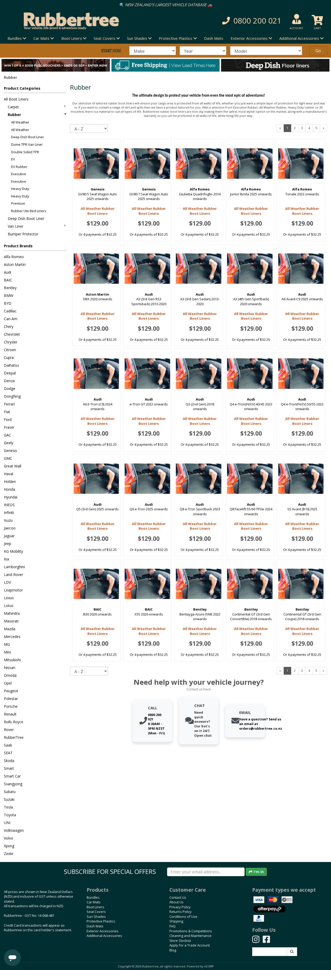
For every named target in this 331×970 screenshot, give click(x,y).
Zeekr (8, 853)
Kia (6, 559)
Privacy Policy (180, 907)
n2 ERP (208, 966)
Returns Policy (180, 911)
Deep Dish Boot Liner (27, 137)
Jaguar (9, 535)
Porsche (11, 706)
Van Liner (15, 226)
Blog (172, 950)
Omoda (10, 675)
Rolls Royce (13, 721)
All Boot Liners (16, 99)
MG (7, 644)
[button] (234, 20)
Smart (9, 768)
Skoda (9, 760)
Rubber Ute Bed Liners (28, 211)
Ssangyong (13, 783)
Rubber (14, 114)
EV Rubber (19, 166)
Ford (8, 419)
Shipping (176, 921)
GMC (8, 458)
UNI (7, 822)
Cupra (9, 357)
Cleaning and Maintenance (190, 935)
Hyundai (10, 497)
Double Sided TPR (25, 152)
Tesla (8, 807)
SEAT (8, 752)
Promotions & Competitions (190, 931)
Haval (8, 473)
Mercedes (12, 636)
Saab (8, 745)
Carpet (13, 106)
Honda (9, 489)
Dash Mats (213, 38)
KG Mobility (13, 551)
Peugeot (11, 690)
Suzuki (9, 799)
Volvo (8, 838)
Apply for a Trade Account (189, 945)
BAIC (8, 280)
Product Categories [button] (22, 88)
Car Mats (94, 902)
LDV (7, 582)
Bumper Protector (23, 234)
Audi (7, 272)
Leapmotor (13, 590)
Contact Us (177, 897)
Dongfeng (12, 396)
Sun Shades (96, 916)
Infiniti (9, 512)
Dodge (9, 388)
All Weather (20, 122)
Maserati (11, 621)
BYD (7, 303)
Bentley (10, 287)
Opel (8, 683)
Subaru (10, 791)
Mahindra (12, 613)
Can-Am (10, 318)
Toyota (10, 814)
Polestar (11, 698)
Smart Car (12, 776)
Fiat (7, 411)
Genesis (10, 450)
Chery (8, 326)
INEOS (9, 504)
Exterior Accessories (102, 931)
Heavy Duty (20, 188)
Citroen (10, 349)
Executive (18, 174)
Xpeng (9, 845)
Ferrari (9, 404)
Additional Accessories (104, 935)
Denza (9, 380)
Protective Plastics (101, 921)
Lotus (8, 605)
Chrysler (10, 342)
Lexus (9, 597)
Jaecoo (10, 528)
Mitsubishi (12, 659)
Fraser (9, 427)
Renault (10, 714)
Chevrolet (12, 334)
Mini (7, 652)
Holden (10, 481)
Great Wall (12, 466)
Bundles (93, 897)
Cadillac (10, 311)
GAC (7, 435)
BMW (8, 295)
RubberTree (14, 737)
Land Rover (13, 574)
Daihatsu (11, 365)
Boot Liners (95, 907)
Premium (18, 203)
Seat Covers (96, 911)
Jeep (7, 543)
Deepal (10, 373)
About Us (176, 902)
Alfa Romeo (14, 256)
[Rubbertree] (76, 20)
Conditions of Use (183, 916)
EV (13, 159)
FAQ (172, 926)
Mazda (9, 628)
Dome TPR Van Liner (27, 144)
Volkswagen (14, 830)
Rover (9, 729)
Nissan (9, 667)
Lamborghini (14, 566)
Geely (8, 442)
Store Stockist (180, 940)
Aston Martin (15, 264)
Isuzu (8, 520)
